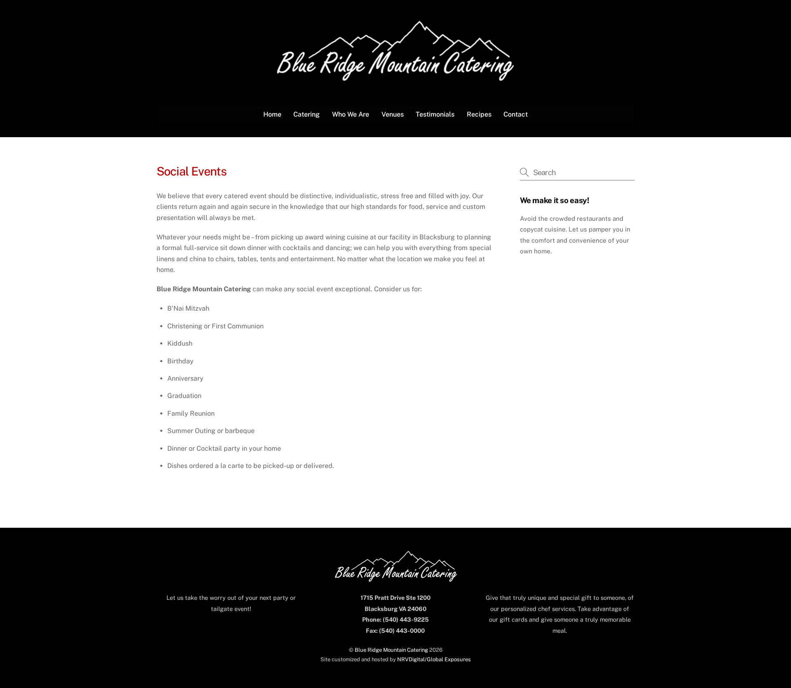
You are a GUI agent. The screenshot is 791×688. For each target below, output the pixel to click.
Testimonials (435, 114)
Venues (392, 114)
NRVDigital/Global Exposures (434, 659)
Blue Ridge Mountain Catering (391, 650)
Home (272, 114)
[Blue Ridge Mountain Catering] (395, 76)
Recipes (479, 114)
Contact (515, 114)
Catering (306, 114)
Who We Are (350, 114)
